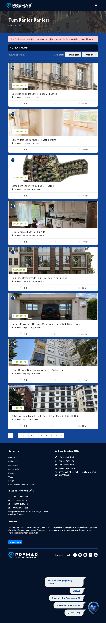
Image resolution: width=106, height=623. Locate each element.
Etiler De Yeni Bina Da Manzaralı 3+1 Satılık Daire (39, 370)
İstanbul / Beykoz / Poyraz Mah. (27, 327)
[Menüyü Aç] (96, 5)
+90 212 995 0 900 (20, 497)
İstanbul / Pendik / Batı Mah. (26, 419)
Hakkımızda (12, 461)
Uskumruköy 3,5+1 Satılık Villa (28, 231)
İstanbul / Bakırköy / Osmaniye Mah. (29, 281)
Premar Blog (13, 465)
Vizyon (11, 477)
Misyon (11, 473)
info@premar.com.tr (67, 468)
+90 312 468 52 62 (66, 457)
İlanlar (21, 25)
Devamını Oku (15, 542)
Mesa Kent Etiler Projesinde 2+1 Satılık (33, 185)
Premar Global (14, 469)
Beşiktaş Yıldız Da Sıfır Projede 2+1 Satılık (35, 93)
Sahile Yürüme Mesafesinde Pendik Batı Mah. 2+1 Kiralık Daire (46, 416)
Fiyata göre (90, 54)
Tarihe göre (73, 54)
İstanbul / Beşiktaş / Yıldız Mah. (27, 97)
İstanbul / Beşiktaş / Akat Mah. (27, 189)
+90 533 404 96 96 (66, 461)
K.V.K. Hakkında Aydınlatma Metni (21, 485)
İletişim (11, 481)
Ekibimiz (11, 457)
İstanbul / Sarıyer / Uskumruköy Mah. (29, 235)
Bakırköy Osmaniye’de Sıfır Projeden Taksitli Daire (39, 277)
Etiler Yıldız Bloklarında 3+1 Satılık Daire (34, 139)
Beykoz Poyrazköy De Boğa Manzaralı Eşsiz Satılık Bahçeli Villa (46, 324)
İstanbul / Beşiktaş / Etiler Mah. (27, 143)
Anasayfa (12, 25)
